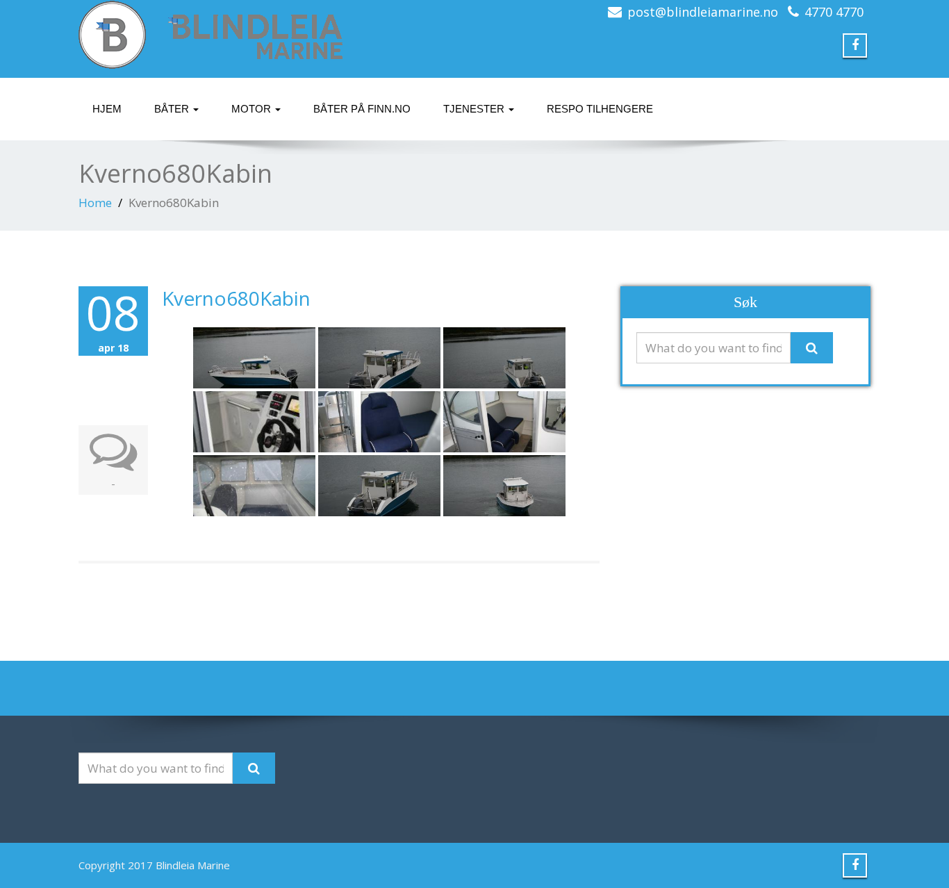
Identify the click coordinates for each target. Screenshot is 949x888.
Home (95, 203)
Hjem (107, 109)
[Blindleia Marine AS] (271, 34)
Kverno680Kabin (236, 298)
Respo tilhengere (600, 109)
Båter (173, 109)
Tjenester (475, 109)
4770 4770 (834, 11)
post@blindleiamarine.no (702, 11)
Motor (252, 109)
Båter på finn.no (362, 109)
